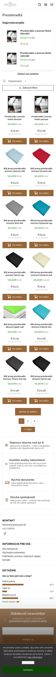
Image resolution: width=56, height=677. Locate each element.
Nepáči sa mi (9, 595)
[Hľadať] (39, 5)
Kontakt (6, 560)
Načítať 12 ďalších (28, 411)
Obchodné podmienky (13, 552)
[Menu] (52, 5)
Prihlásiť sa (28, 639)
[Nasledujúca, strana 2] (28, 421)
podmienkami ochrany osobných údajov (28, 621)
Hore (29, 429)
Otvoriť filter (28, 88)
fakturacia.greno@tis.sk (14, 525)
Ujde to (6, 588)
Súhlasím (28, 670)
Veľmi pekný (8, 581)
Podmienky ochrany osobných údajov (21, 556)
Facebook (4, 533)
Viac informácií (34, 657)
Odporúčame (15, 81)
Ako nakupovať (10, 549)
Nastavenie (28, 662)
